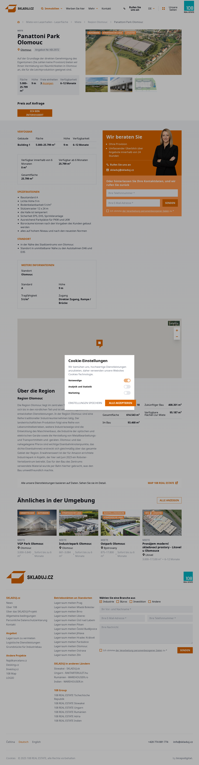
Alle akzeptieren (120, 403)
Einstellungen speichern (85, 403)
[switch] (127, 380)
